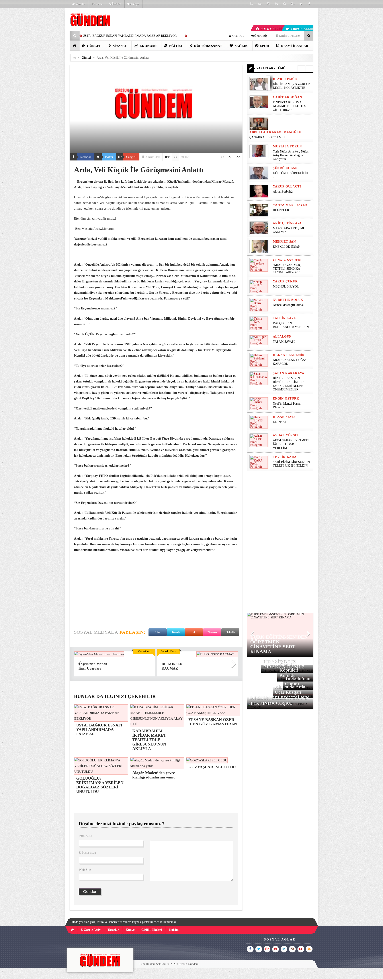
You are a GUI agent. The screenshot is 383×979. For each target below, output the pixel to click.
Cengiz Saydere (288, 260)
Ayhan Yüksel (286, 435)
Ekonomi (148, 46)
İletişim (116, 4)
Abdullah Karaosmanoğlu (275, 132)
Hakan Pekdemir (289, 355)
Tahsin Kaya (284, 318)
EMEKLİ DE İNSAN (286, 246)
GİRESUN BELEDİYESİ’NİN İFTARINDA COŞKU (279, 700)
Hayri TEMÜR (285, 79)
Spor (264, 46)
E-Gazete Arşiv (91, 929)
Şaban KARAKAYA (288, 373)
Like (157, 632)
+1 (194, 632)
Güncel (93, 46)
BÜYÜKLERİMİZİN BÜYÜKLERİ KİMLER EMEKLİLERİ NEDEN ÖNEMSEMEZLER (288, 384)
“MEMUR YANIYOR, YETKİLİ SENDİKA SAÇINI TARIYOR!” (287, 268)
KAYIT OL (237, 35)
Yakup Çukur (285, 281)
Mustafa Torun (287, 146)
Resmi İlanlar (294, 46)
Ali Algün (282, 336)
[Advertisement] (47, 74)
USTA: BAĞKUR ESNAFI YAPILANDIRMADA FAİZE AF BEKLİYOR (130, 35)
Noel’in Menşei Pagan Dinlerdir (287, 405)
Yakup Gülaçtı (287, 186)
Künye (135, 4)
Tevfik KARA (285, 457)
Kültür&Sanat (207, 46)
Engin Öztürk (286, 398)
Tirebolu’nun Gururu (297, 681)
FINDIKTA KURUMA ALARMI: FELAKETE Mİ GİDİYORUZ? (290, 106)
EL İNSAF (280, 422)
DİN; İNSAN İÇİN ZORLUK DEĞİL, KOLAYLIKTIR (292, 85)
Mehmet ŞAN (284, 241)
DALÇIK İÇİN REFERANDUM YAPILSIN (291, 325)
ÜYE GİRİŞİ (261, 35)
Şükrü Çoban (285, 168)
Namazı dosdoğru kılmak (288, 305)
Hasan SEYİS (284, 417)
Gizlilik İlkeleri (151, 929)
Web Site (85, 869)
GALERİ (271, 29)
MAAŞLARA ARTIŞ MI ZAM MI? (288, 230)
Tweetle (176, 632)
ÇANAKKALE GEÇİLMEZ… (269, 137)
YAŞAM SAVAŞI (284, 341)
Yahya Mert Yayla (290, 205)
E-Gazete (97, 4)
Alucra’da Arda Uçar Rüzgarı (290, 689)
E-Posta (87, 852)
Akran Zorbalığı (283, 191)
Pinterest (212, 632)
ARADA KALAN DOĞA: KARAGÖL (289, 361)
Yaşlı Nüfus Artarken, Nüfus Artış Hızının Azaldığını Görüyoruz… (291, 155)
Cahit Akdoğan (287, 97)
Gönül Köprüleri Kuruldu (288, 670)
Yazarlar (80, 4)
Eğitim (175, 46)
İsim (85, 836)
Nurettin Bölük (288, 299)
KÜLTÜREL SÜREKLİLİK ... (291, 175)
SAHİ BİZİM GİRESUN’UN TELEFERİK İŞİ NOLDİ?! (291, 463)
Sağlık (241, 46)
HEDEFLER (281, 210)
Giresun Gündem (188, 964)
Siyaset (119, 46)
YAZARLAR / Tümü (270, 68)
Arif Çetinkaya (287, 223)
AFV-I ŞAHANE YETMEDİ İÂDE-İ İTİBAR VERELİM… (291, 444)
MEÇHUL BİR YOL (286, 286)
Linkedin (230, 632)
